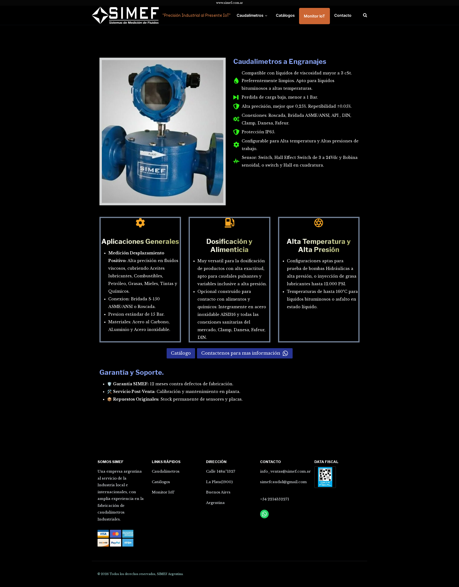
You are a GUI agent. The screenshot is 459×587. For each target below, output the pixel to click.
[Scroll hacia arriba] (433, 576)
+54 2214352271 (274, 499)
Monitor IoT (314, 16)
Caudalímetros (166, 471)
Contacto (342, 15)
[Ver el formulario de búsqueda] (362, 15)
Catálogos (285, 15)
